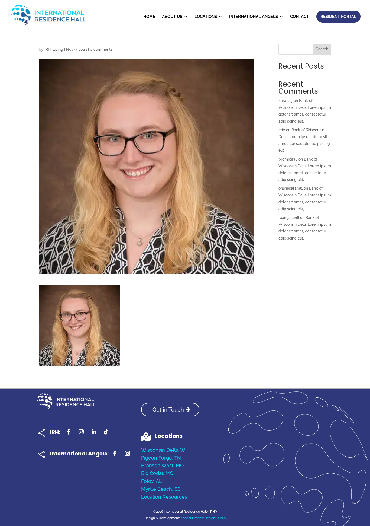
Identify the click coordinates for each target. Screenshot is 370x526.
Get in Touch (168, 409)
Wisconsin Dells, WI (164, 450)
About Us (172, 17)
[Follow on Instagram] (81, 432)
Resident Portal (338, 16)
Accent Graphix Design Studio (203, 518)
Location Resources (164, 497)
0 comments (101, 49)
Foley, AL (151, 481)
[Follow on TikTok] (106, 432)
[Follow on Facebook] (69, 432)
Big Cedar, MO (157, 473)
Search (322, 49)
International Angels (253, 17)
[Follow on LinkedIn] (94, 432)
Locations (205, 17)
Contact (299, 17)
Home (149, 17)
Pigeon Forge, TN (161, 458)
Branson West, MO (162, 465)
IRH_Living (53, 49)
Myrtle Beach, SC (161, 489)
